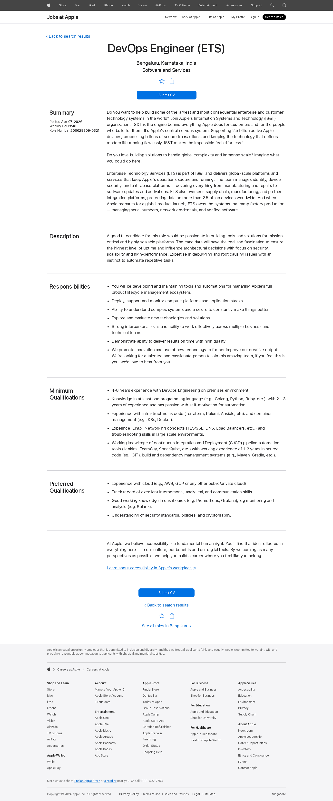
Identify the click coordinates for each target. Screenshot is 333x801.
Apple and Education (204, 712)
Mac (50, 695)
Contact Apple (247, 768)
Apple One (102, 718)
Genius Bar (150, 695)
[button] (272, 5)
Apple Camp (151, 714)
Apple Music (103, 730)
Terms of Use (151, 794)
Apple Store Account (109, 695)
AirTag (51, 739)
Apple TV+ (102, 724)
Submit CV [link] (166, 95)
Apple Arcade (104, 736)
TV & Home (54, 733)
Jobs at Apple (62, 17)
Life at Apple (215, 17)
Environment (246, 702)
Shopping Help (152, 752)
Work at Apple (190, 17)
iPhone (51, 708)
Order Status (151, 745)
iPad (50, 702)
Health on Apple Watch (205, 740)
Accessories (55, 745)
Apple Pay (54, 768)
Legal (196, 794)
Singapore (279, 794)
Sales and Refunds (176, 794)
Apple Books (103, 749)
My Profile (238, 17)
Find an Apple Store (87, 781)
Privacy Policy (129, 794)
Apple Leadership (250, 736)
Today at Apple (153, 702)
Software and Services (166, 70)
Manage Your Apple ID (110, 689)
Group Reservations (156, 708)
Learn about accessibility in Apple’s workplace (149, 567)
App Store (101, 755)
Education (245, 695)
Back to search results (69, 36)
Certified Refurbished (157, 727)
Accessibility (246, 689)
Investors (244, 749)
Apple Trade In (152, 733)
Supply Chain (247, 714)
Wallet (51, 762)
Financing (149, 739)
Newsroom (245, 730)
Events (242, 762)
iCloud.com (102, 702)
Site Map (209, 794)
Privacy (243, 708)
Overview (170, 17)
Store (50, 689)
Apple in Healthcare (203, 734)
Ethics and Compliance (253, 755)
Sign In (254, 17)
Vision (51, 721)
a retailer (110, 781)
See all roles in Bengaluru (165, 625)
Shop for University (203, 718)
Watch (51, 714)
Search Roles (274, 17)
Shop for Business (202, 695)
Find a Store (151, 689)
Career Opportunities (252, 743)
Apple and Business (203, 689)
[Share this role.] (172, 81)
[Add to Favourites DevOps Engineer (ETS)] (161, 81)
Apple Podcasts (105, 743)
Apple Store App (153, 721)
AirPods (52, 727)
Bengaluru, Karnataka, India (166, 63)
